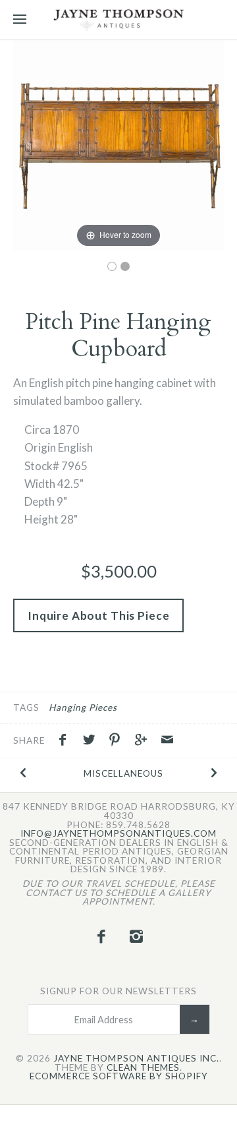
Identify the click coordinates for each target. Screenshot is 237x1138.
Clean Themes (143, 1068)
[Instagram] (136, 936)
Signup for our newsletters (118, 991)
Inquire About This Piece (98, 615)
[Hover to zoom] (118, 144)
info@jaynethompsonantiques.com (118, 834)
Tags (26, 707)
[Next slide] (211, 139)
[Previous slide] (26, 139)
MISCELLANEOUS (123, 773)
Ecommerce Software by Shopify (119, 1076)
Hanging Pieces (83, 707)
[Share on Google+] (144, 741)
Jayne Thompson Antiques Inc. (136, 1058)
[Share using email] (167, 741)
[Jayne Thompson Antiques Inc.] (118, 20)
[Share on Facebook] (66, 741)
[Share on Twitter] (92, 741)
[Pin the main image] (118, 741)
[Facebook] (101, 936)
